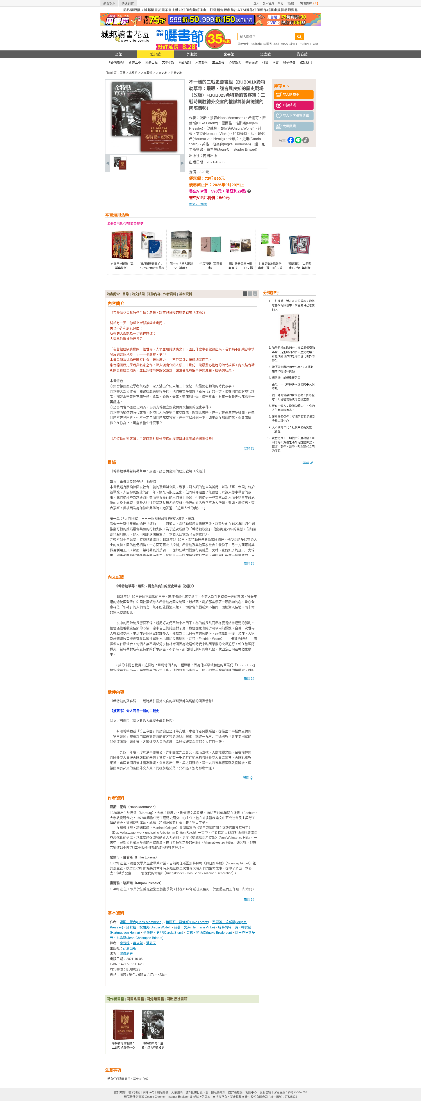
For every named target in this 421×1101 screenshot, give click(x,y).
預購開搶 (256, 44)
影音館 (302, 54)
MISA (284, 44)
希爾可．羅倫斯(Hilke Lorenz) (187, 922)
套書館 (229, 54)
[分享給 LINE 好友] (298, 141)
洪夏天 (151, 943)
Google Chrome (155, 1096)
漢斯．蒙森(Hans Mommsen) (222, 118)
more (306, 462)
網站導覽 (162, 1092)
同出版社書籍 (176, 999)
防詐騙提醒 (235, 1092)
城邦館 (155, 54)
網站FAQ (148, 1092)
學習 (276, 62)
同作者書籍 (115, 999)
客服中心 (251, 1092)
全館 (118, 54)
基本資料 (185, 294)
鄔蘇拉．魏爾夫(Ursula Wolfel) (230, 128)
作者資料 (169, 294)
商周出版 (210, 156)
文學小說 (168, 62)
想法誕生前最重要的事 (286, 377)
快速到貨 (127, 3)
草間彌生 (243, 44)
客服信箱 (265, 1092)
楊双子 (293, 44)
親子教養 (289, 62)
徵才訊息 (134, 1092)
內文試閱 (138, 294)
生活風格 (218, 62)
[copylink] (305, 141)
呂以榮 (138, 943)
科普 (265, 62)
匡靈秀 (267, 44)
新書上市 (135, 62)
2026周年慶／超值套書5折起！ (126, 223)
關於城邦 (120, 1092)
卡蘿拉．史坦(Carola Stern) (163, 932)
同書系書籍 (135, 999)
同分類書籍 (155, 999)
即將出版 (151, 62)
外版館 (192, 54)
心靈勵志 (235, 62)
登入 (256, 3)
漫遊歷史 (126, 953)
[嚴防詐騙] (210, 12)
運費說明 (109, 3)
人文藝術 (201, 62)
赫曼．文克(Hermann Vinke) (194, 927)
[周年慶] (210, 25)
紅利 (280, 3)
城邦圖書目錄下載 (197, 1092)
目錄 (125, 294)
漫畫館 (265, 54)
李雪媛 (125, 943)
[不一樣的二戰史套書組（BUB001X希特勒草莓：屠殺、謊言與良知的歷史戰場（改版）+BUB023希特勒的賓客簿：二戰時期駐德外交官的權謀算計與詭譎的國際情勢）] (120, 169)
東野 (315, 44)
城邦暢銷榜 (116, 62)
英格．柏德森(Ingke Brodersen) (226, 144)
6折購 (290, 3)
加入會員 (268, 3)
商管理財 (185, 62)
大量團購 (177, 1092)
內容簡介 (113, 294)
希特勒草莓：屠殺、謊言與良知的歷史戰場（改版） (153, 1047)
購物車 (311, 3)
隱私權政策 (218, 1092)
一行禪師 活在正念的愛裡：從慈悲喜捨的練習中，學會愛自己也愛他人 (293, 305)
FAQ (145, 1078)
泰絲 (276, 44)
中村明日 (305, 44)
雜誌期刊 (306, 62)
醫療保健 (251, 62)
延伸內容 (154, 294)
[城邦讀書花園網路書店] (125, 49)
